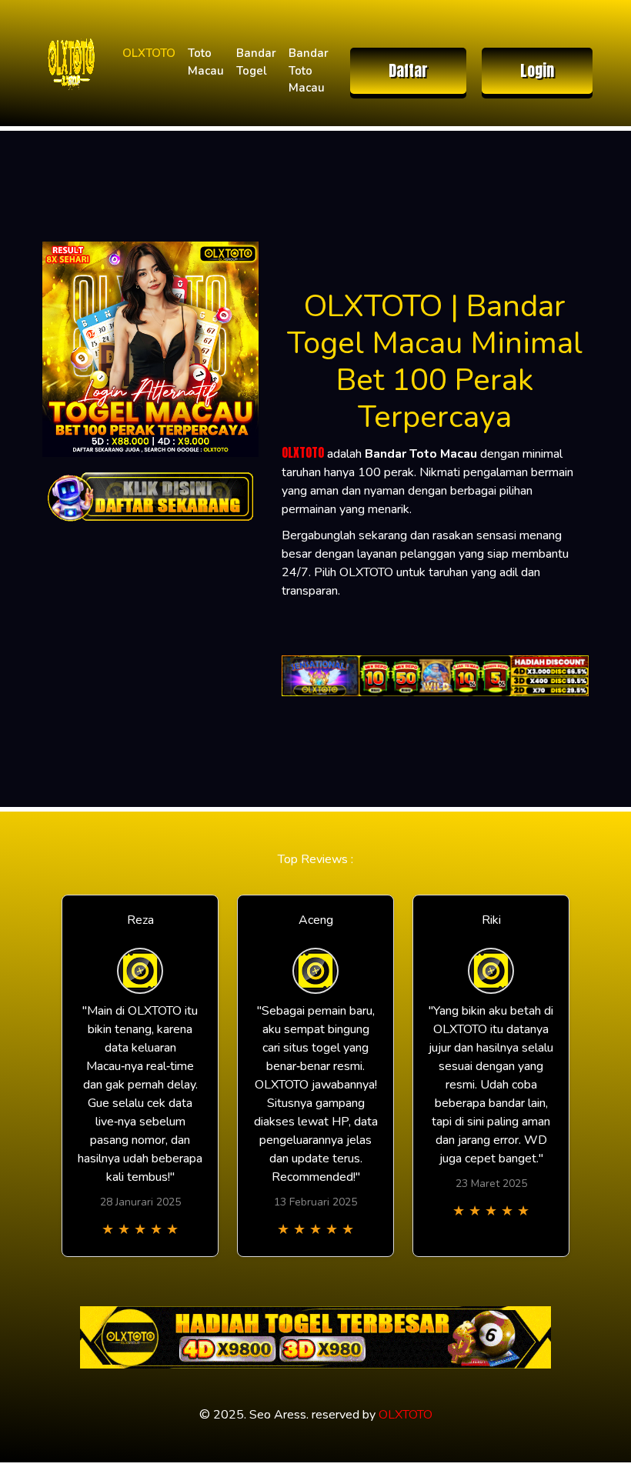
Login (537, 70)
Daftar (408, 70)
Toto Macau (206, 61)
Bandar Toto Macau (309, 70)
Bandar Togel (256, 61)
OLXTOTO (148, 53)
